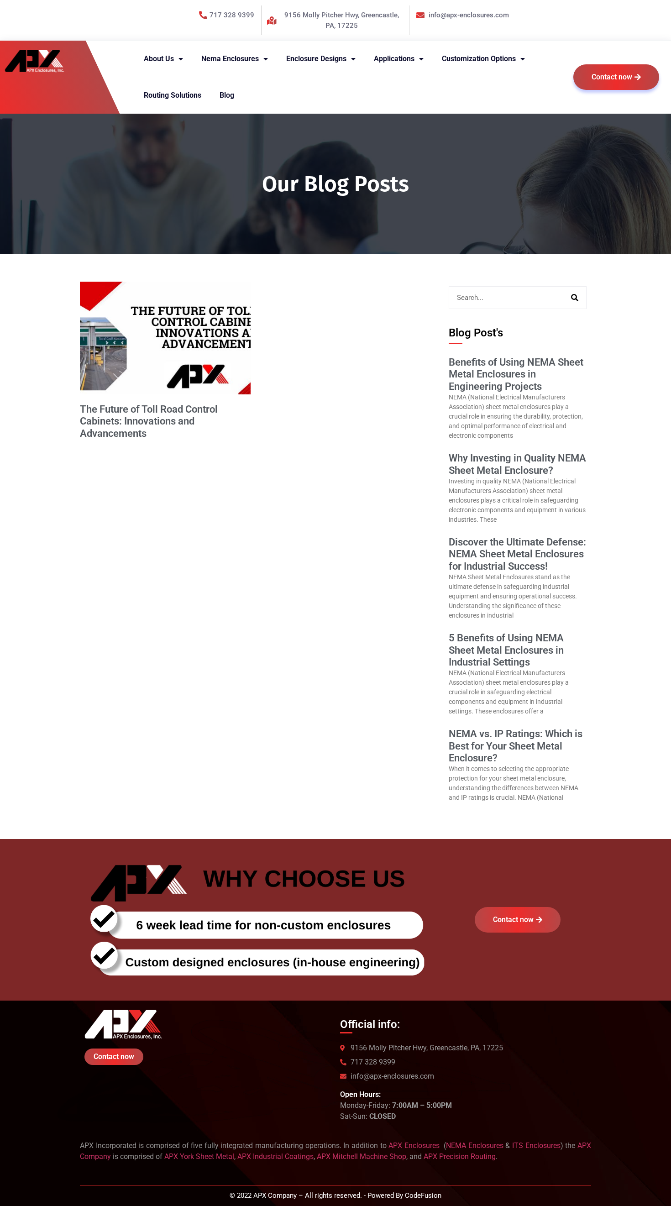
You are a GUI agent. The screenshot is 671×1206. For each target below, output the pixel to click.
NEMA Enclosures (474, 1145)
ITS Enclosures (536, 1145)
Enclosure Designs (316, 58)
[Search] (574, 298)
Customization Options (479, 58)
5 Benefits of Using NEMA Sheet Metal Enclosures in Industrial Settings (506, 650)
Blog (227, 95)
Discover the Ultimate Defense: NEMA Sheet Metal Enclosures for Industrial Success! (517, 554)
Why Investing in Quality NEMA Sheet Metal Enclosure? (517, 464)
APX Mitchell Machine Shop (361, 1156)
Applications (394, 58)
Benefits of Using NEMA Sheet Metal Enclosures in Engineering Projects (516, 374)
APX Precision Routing (460, 1156)
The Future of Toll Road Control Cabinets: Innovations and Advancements (149, 421)
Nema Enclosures (230, 58)
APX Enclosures (414, 1145)
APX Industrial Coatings (275, 1156)
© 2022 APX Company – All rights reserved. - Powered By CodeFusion (335, 1195)
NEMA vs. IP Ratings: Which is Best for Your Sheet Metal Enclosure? (515, 746)
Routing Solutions (172, 95)
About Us (159, 58)
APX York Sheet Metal (199, 1156)
